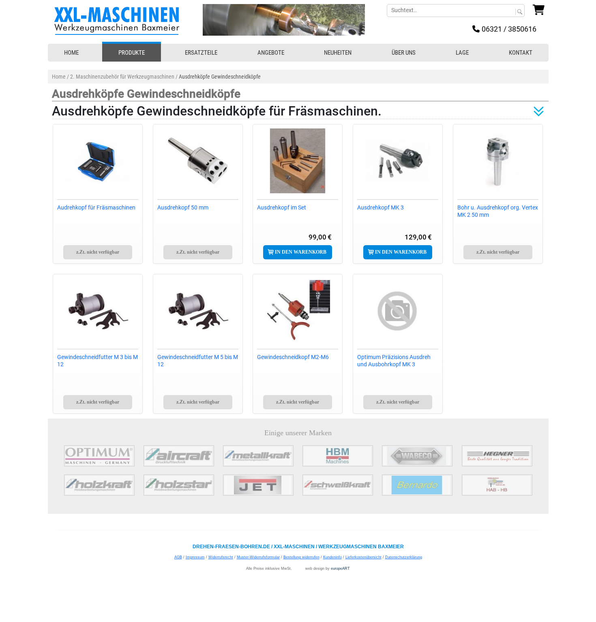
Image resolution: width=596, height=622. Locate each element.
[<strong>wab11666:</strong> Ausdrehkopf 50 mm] (197, 160)
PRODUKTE (131, 52)
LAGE (462, 52)
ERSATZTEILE (201, 52)
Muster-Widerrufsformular (258, 557)
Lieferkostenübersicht (363, 557)
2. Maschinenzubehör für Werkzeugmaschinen (122, 76)
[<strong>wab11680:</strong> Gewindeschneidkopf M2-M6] (297, 310)
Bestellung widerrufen (301, 557)
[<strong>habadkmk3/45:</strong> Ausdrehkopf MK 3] (397, 160)
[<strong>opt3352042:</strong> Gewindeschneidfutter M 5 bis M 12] (197, 310)
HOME (71, 52)
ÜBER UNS (404, 52)
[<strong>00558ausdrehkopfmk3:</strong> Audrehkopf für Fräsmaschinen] (97, 160)
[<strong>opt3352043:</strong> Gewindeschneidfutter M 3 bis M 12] (97, 310)
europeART (340, 568)
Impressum (195, 557)
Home (59, 76)
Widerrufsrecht (220, 557)
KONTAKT (520, 52)
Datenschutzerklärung (403, 557)
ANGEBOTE (270, 52)
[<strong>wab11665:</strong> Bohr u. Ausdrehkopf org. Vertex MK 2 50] (497, 160)
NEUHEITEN (338, 52)
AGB (178, 557)
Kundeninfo (332, 557)
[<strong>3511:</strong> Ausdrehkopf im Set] (297, 160)
